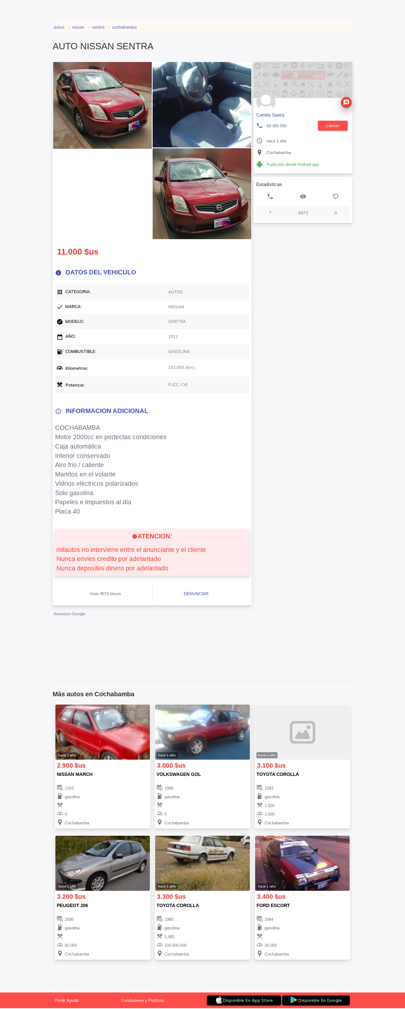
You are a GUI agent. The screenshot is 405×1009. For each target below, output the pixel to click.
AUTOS (58, 27)
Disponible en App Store (248, 1000)
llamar (332, 125)
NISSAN (78, 27)
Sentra (98, 27)
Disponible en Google (320, 1000)
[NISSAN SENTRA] (102, 105)
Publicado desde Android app (293, 164)
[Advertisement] (152, 642)
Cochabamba (124, 27)
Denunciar (196, 593)
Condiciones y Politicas (142, 1000)
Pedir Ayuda (67, 1000)
